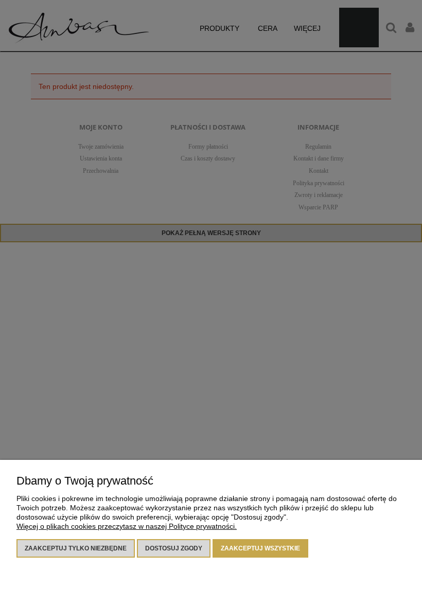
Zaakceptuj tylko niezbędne (76, 548)
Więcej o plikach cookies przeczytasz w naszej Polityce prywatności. (126, 526)
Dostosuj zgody (173, 548)
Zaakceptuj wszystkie (260, 548)
